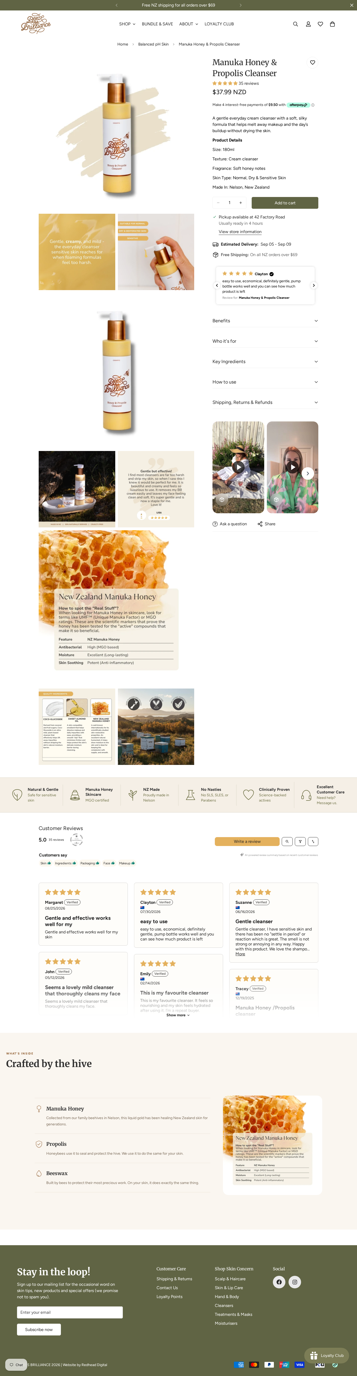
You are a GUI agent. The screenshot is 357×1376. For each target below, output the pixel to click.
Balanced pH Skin (153, 44)
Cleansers (224, 1305)
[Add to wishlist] (312, 63)
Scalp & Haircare (230, 1278)
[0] (332, 24)
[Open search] (287, 841)
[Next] (240, 5)
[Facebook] (279, 1282)
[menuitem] (127, 24)
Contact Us (167, 1287)
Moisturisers (226, 1323)
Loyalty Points (169, 1296)
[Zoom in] (184, 66)
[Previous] (116, 5)
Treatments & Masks (233, 1314)
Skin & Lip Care (229, 1287)
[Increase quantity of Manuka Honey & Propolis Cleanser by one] (240, 202)
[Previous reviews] (217, 285)
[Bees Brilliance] (36, 23)
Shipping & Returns (174, 1278)
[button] (225, 83)
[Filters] (300, 841)
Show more (176, 1015)
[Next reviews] (313, 285)
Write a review (247, 841)
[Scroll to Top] (347, 1347)
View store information (240, 231)
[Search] (295, 24)
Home (122, 44)
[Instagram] (295, 1282)
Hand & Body (227, 1296)
